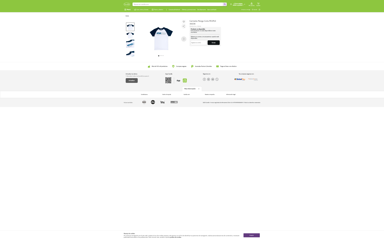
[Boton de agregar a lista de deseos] (184, 22)
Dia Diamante (201, 9)
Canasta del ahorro (174, 9)
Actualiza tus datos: (132, 74)
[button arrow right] (183, 39)
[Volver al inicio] (127, 4)
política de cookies (175, 237)
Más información (190, 89)
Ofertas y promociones (189, 9)
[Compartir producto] (184, 26)
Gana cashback (211, 9)
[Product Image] (161, 37)
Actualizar (132, 80)
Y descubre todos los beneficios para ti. (137, 76)
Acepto (252, 235)
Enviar (214, 43)
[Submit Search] (225, 4)
